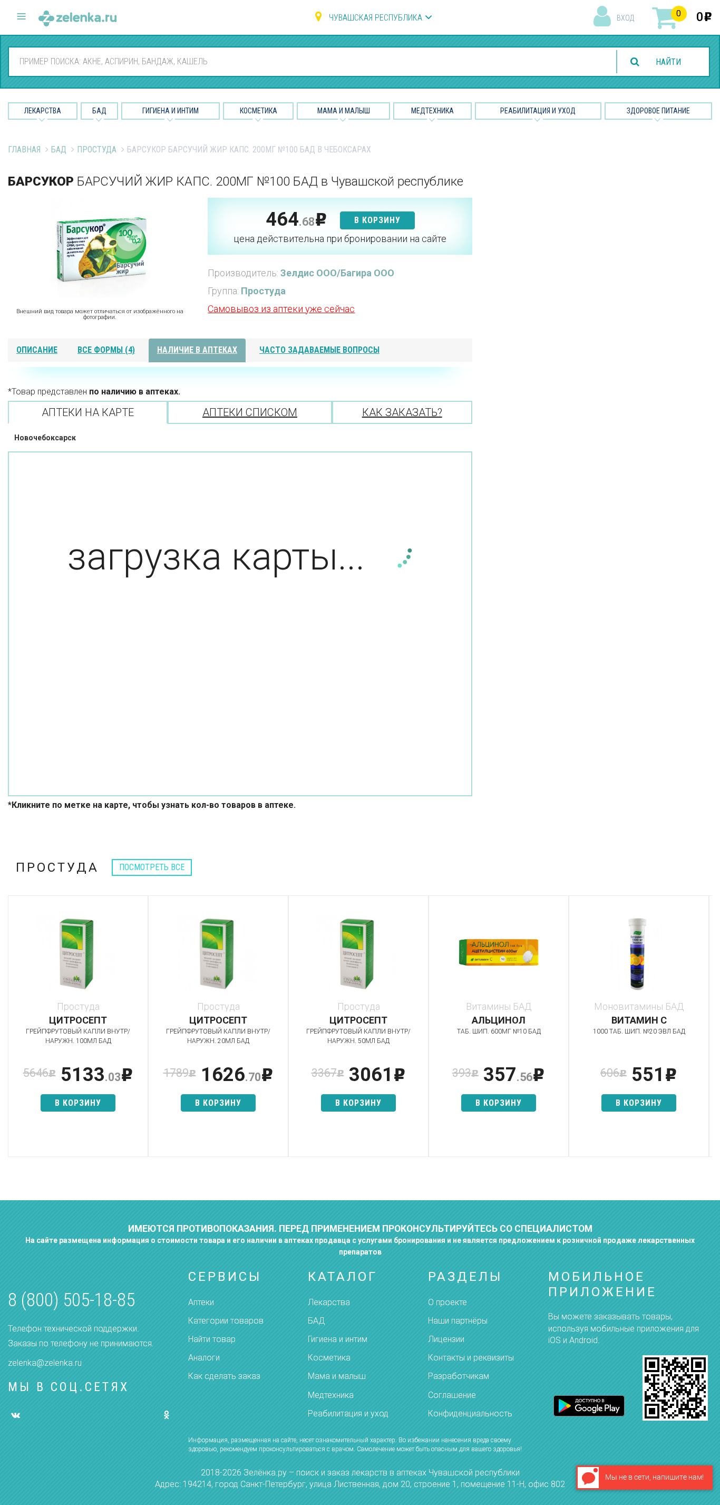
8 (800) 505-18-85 (71, 1300)
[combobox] (306, 61)
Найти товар (212, 1339)
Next (704, 1031)
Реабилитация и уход (538, 111)
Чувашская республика (375, 18)
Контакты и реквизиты (471, 1358)
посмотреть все (151, 867)
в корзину (377, 220)
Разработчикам (458, 1376)
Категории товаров (226, 1321)
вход (625, 18)
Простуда (96, 149)
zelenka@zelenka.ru (45, 1363)
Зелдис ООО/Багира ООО (337, 272)
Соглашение (452, 1395)
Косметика (258, 111)
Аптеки (201, 1302)
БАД (99, 111)
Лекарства (42, 111)
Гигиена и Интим (170, 111)
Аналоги (204, 1358)
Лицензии (446, 1339)
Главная (24, 149)
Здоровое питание (658, 111)
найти (668, 62)
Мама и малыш (343, 111)
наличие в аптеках (197, 350)
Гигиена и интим (337, 1339)
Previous (16, 1031)
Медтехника (432, 111)
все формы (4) (106, 350)
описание (36, 350)
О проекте (447, 1302)
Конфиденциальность (470, 1413)
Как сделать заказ (224, 1376)
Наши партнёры (458, 1321)
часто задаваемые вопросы (319, 350)
